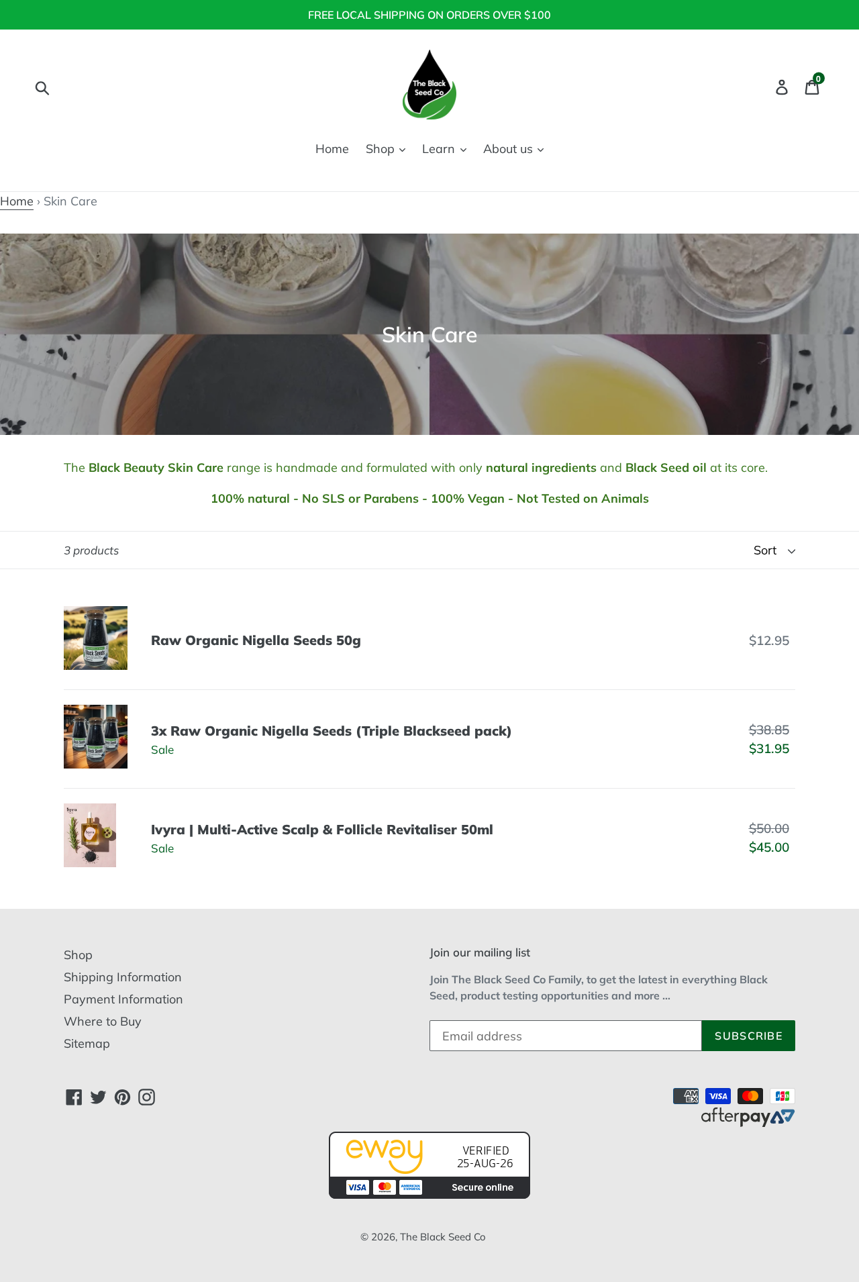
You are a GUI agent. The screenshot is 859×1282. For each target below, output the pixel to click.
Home (332, 148)
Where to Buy (103, 1021)
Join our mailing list (480, 952)
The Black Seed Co (443, 1236)
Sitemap (87, 1043)
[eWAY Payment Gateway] (429, 1194)
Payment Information (123, 999)
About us (509, 148)
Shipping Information (123, 977)
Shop (382, 148)
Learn (440, 148)
